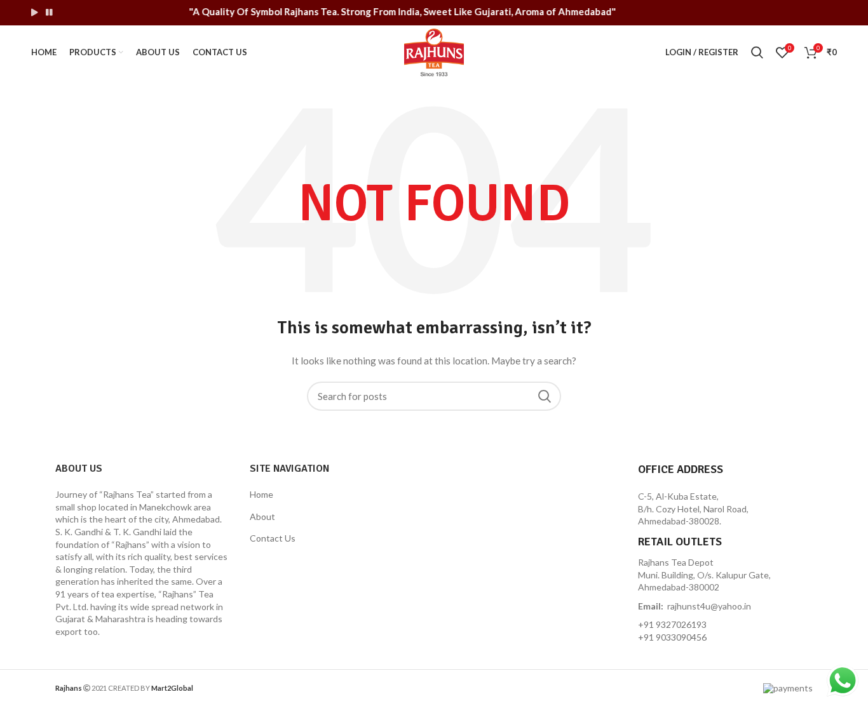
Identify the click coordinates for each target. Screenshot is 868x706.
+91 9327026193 (672, 624)
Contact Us (272, 538)
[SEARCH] (544, 396)
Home (261, 494)
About (262, 516)
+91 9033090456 (672, 637)
